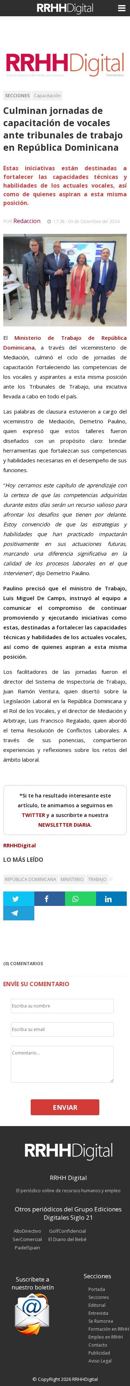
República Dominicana (30, 879)
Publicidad (99, 1353)
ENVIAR (65, 1107)
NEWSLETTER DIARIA (64, 824)
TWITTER (34, 815)
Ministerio (72, 879)
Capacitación (47, 96)
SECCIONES (17, 96)
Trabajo (97, 879)
